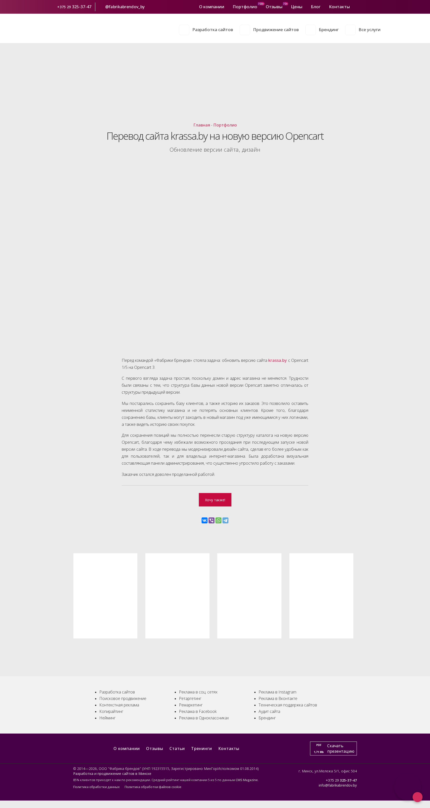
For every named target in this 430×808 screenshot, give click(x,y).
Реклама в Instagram (277, 692)
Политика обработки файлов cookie (153, 787)
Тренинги (201, 748)
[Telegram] (225, 520)
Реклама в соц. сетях (198, 692)
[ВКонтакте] (205, 520)
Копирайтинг (111, 711)
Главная (201, 125)
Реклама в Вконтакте (278, 698)
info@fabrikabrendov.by (338, 785)
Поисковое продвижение (122, 698)
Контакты (339, 6)
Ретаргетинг (190, 698)
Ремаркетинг (191, 705)
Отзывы (274, 6)
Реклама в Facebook (197, 711)
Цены (296, 6)
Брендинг (329, 29)
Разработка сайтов (212, 29)
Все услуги (369, 29)
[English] (377, 6)
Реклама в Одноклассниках (204, 718)
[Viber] (212, 520)
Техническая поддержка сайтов (288, 705)
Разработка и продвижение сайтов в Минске (112, 773)
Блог (316, 6)
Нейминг (107, 718)
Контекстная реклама (119, 705)
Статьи (177, 748)
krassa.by (277, 360)
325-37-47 (82, 6)
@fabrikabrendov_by (125, 6)
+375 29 (64, 6)
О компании (211, 6)
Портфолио (245, 6)
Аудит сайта (269, 711)
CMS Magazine (247, 780)
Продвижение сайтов (276, 29)
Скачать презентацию (334, 748)
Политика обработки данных (96, 787)
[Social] (356, 6)
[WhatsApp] (218, 520)
